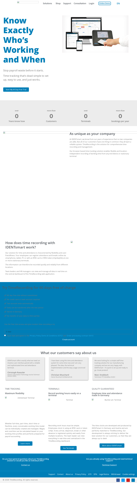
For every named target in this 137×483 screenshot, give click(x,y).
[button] (95, 34)
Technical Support (109, 465)
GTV (90, 474)
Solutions (47, 3)
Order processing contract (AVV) (80, 336)
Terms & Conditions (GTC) (52, 336)
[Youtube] (128, 480)
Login (91, 3)
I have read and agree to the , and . (50, 336)
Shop (58, 3)
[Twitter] (123, 480)
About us (69, 474)
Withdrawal (115, 474)
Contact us (25, 465)
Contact (60, 474)
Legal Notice (104, 474)
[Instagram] (133, 480)
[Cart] (113, 3)
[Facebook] (118, 480)
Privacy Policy (35, 336)
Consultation (80, 3)
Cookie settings (129, 474)
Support (67, 3)
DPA (95, 474)
